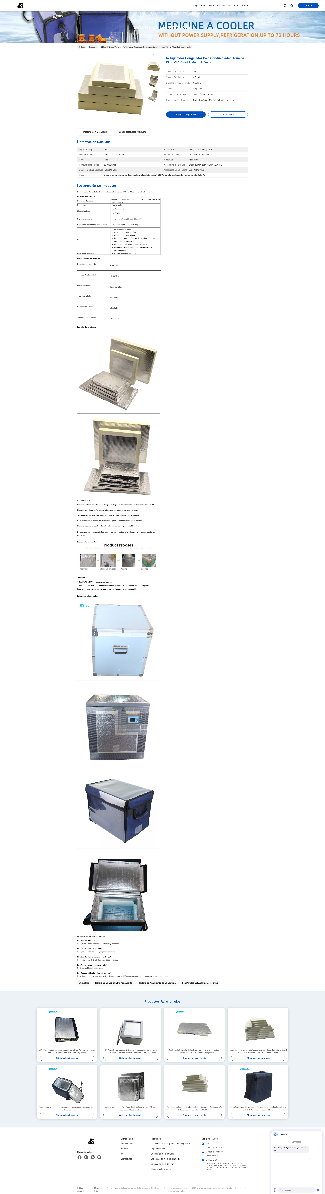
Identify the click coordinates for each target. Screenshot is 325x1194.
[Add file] (275, 1190)
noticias (231, 5)
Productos (93, 47)
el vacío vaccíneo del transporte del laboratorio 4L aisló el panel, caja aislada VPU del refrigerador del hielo (258, 1108)
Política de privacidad (81, 1189)
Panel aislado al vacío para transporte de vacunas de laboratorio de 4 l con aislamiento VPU (66, 1108)
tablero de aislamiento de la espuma (157, 983)
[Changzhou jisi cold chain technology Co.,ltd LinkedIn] (86, 1157)
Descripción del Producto (133, 132)
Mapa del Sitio (98, 1189)
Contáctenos (126, 1159)
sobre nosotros (208, 5)
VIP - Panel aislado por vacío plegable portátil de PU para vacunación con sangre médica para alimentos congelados (67, 1051)
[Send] (319, 1190)
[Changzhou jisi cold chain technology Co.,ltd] (20, 5)
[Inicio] (91, 1144)
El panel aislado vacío (110, 47)
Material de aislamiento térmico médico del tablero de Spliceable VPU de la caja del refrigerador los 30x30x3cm (194, 1108)
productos (221, 5)
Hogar (196, 5)
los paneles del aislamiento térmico (200, 983)
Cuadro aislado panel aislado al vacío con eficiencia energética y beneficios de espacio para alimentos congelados (194, 1051)
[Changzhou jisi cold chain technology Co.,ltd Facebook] (79, 1157)
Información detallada (95, 132)
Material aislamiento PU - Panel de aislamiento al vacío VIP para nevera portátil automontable (131, 1108)
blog (123, 1154)
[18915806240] (99, 1157)
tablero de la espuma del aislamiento (113, 983)
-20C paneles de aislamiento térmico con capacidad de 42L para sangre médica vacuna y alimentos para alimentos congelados (131, 1051)
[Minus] (318, 1134)
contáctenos (243, 5)
